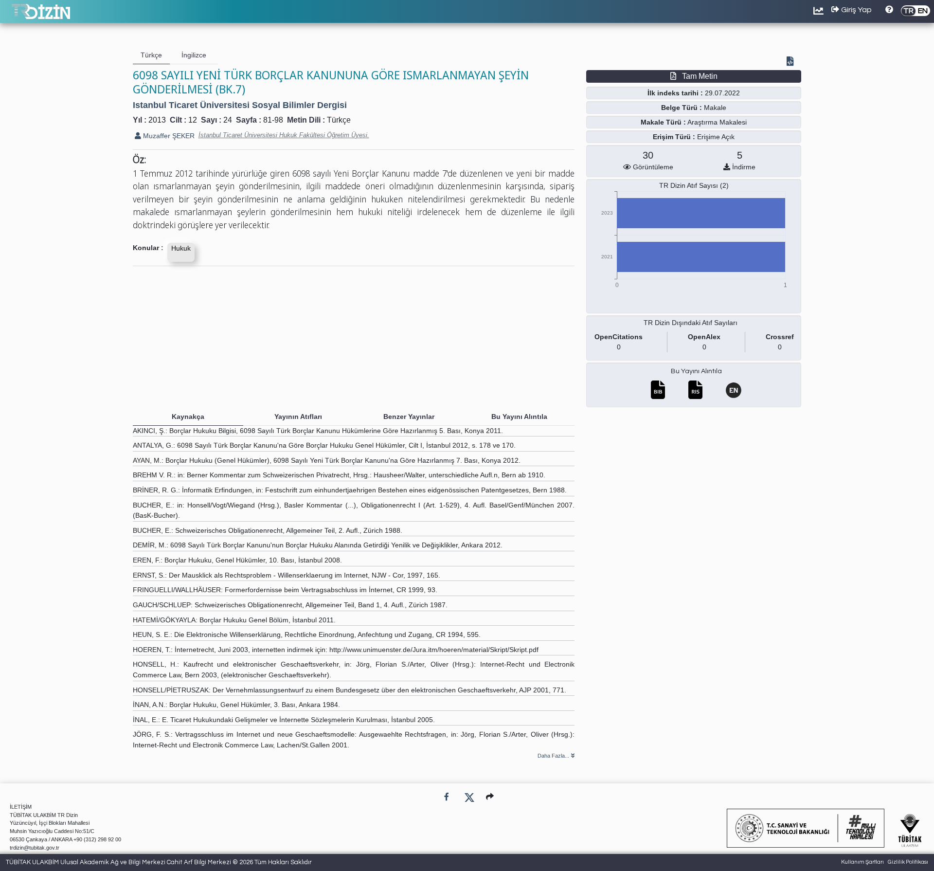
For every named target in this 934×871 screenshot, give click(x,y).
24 (227, 120)
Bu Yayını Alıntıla (696, 371)
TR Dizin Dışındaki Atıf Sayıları (690, 323)
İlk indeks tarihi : (675, 93)
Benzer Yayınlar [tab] (408, 416)
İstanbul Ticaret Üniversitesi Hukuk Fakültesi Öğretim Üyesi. (283, 135)
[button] (490, 797)
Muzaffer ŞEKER (168, 136)
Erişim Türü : (674, 137)
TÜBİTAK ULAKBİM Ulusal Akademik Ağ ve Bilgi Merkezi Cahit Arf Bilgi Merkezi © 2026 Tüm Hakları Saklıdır (159, 862)
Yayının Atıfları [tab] (298, 416)
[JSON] (792, 62)
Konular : (148, 248)
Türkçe (339, 120)
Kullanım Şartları (862, 862)
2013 (157, 120)
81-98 (273, 120)
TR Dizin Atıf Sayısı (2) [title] (694, 185)
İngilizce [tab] (193, 55)
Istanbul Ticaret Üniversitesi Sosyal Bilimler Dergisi (240, 105)
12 (192, 120)
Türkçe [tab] (151, 55)
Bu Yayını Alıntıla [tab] (519, 416)
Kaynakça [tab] (188, 416)
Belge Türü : (681, 107)
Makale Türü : (663, 122)
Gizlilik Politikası (908, 862)
